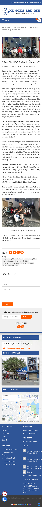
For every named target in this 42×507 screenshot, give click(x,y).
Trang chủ (5, 430)
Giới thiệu (19, 2)
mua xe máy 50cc (30, 259)
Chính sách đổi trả (8, 458)
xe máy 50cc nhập (27, 263)
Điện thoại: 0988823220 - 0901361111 (16, 348)
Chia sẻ (5, 253)
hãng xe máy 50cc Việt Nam (13, 259)
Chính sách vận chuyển (7, 454)
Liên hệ (25, 2)
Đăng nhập (32, 2)
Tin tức (4, 437)
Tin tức (13, 2)
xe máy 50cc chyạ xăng (11, 263)
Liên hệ (4, 440)
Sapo (21, 500)
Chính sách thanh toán (10, 449)
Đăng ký (38, 2)
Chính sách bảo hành (9, 461)
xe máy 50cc (24, 261)
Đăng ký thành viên (30, 434)
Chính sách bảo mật (9, 464)
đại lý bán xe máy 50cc (11, 265)
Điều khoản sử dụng (30, 442)
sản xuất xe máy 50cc (10, 261)
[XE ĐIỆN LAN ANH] (21, 11)
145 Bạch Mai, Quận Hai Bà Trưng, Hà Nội (18, 344)
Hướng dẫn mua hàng (30, 430)
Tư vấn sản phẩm (29, 67)
